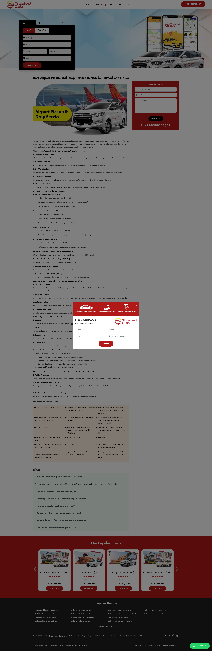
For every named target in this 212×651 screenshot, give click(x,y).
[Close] (137, 305)
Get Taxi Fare (201, 645)
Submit (106, 343)
